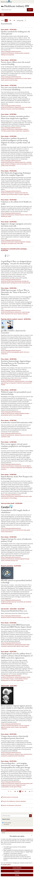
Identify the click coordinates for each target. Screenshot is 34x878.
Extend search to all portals (10, 797)
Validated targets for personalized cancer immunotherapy (16, 393)
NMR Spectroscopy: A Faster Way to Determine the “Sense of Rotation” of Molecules (15, 292)
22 (25, 791)
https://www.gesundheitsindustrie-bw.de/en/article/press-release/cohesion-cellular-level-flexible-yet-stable (16, 214)
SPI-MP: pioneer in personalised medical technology (16, 582)
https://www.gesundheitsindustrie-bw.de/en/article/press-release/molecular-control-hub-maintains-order (16, 435)
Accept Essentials (17, 868)
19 (17, 791)
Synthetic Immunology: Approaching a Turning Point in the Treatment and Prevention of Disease (16, 363)
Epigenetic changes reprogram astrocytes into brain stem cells (16, 225)
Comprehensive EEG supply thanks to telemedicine (15, 511)
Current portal (7, 822)
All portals (6, 824)
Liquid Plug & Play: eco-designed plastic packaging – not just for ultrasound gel (16, 263)
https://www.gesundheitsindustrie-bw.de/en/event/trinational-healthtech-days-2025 (15, 616)
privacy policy (7, 864)
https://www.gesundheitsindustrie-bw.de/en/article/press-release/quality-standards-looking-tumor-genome (15, 53)
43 (29, 791)
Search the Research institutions (12, 805)
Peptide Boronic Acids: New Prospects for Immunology (17, 478)
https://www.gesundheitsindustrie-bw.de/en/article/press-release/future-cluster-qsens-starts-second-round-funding (16, 78)
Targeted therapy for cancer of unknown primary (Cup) (16, 540)
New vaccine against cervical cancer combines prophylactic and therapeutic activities (15, 446)
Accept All (17, 871)
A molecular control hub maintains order (16, 423)
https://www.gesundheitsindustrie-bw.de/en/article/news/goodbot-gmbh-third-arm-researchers (15, 352)
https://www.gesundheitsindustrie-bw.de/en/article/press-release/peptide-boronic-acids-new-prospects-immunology (16, 496)
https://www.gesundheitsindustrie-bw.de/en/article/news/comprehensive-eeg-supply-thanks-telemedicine (15, 530)
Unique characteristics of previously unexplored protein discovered (14, 737)
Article (3, 832)
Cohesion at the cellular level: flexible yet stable (16, 203)
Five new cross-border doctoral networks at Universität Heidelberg (16, 89)
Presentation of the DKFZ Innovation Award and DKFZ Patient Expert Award (16, 626)
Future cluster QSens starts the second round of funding (15, 63)
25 (7, 21)
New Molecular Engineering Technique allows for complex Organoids (16, 174)
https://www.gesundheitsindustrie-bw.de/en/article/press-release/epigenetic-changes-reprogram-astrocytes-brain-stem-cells (16, 241)
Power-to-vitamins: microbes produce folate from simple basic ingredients (15, 118)
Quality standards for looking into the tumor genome (15, 33)
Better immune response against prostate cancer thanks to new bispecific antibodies (17, 707)
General (4, 830)
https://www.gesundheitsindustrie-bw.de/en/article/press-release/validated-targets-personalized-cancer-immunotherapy (15, 413)
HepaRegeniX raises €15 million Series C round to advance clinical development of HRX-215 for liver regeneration (16, 656)
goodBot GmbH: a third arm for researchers (13, 332)
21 (22, 791)
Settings (17, 875)
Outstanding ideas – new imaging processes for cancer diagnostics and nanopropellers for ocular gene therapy (15, 765)
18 (15, 791)
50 (11, 21)
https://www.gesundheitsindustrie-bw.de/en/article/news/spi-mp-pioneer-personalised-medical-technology (16, 601)
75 (15, 21)
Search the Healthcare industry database (14, 801)
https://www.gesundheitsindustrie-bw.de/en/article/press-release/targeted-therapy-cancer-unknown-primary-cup (15, 558)
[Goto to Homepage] (16, 6)
